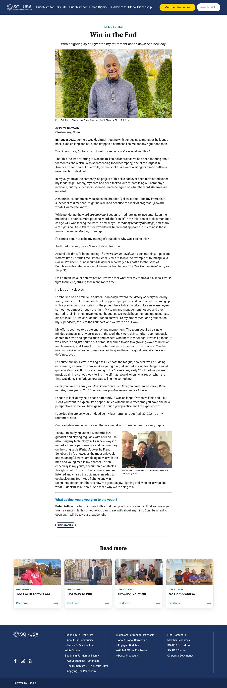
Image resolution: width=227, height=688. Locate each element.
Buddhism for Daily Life (51, 7)
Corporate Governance (180, 655)
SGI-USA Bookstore (178, 645)
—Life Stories (72, 650)
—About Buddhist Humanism (82, 660)
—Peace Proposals (127, 655)
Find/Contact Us (176, 635)
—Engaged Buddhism (128, 645)
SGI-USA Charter (176, 650)
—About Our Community (79, 640)
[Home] (19, 7)
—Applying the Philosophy (80, 671)
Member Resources (177, 7)
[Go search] (213, 8)
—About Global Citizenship (131, 640)
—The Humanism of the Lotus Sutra (86, 666)
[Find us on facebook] (15, 661)
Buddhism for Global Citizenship (131, 7)
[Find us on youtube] (30, 662)
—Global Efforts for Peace (131, 650)
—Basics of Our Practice (79, 645)
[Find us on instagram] (23, 662)
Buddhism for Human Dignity (88, 7)
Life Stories (65, 525)
